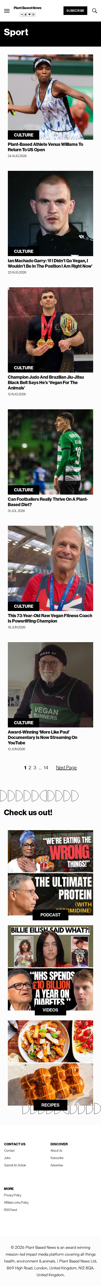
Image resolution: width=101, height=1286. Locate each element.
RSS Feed (10, 1210)
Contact (9, 1150)
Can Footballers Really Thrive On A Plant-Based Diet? (48, 502)
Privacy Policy (12, 1195)
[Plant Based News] (7, 11)
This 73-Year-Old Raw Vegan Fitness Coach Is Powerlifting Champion (50, 618)
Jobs (7, 1158)
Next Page (66, 767)
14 (46, 767)
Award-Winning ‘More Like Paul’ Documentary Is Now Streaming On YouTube (42, 737)
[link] (28, 14)
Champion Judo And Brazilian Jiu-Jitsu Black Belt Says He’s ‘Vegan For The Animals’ (46, 383)
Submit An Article (15, 1165)
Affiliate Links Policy (16, 1202)
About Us (56, 1150)
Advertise (56, 1165)
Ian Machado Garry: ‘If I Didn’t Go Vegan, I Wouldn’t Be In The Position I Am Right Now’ (50, 263)
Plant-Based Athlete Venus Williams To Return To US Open (45, 147)
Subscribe (75, 10)
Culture (23, 135)
